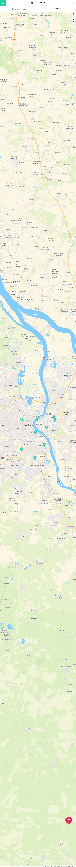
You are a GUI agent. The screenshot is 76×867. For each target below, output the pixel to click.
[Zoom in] (73, 14)
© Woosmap (46, 866)
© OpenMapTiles (54, 866)
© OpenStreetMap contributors (67, 866)
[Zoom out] (73, 16)
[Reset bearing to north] (73, 19)
